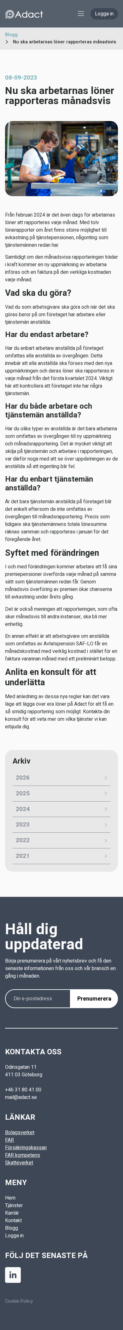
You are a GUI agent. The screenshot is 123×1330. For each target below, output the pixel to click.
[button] (80, 13)
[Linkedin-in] (13, 1275)
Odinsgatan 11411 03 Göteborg (23, 1071)
